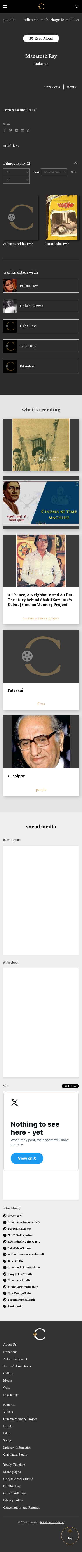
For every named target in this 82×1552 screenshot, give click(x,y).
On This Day (12, 1486)
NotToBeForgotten (20, 1235)
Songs (7, 1440)
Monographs (12, 1471)
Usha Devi (28, 326)
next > (72, 87)
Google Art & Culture (18, 1478)
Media (7, 1380)
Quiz (6, 1387)
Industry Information (17, 1447)
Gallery (8, 1373)
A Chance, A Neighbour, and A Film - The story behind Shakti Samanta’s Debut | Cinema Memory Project (41, 600)
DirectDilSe (15, 1261)
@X (6, 1085)
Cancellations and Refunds (21, 1507)
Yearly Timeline (14, 1464)
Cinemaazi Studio (15, 1454)
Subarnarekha (14, 244)
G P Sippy (16, 775)
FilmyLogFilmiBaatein (23, 1286)
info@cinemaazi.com (52, 1522)
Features (9, 1404)
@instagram (12, 840)
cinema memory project (41, 618)
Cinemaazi (15, 1215)
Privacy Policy (13, 1500)
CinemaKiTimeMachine (24, 1267)
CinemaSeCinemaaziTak (24, 1222)
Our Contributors (14, 1493)
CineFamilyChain (19, 1293)
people (9, 19)
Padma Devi (29, 285)
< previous (52, 87)
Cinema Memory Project (20, 1418)
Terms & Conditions (17, 1366)
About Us (9, 1344)
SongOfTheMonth (20, 1274)
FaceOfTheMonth (19, 1228)
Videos (8, 1411)
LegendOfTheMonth (21, 1299)
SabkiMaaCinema (19, 1248)
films (41, 704)
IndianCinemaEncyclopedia (26, 1254)
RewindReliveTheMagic (24, 1241)
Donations (10, 1351)
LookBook (14, 1306)
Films (7, 1433)
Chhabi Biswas (31, 306)
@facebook (11, 963)
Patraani (15, 690)
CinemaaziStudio (19, 1280)
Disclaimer (10, 1394)
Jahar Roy (28, 346)
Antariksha (53, 244)
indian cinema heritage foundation (51, 19)
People (7, 1426)
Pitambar (27, 366)
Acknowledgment (15, 1359)
